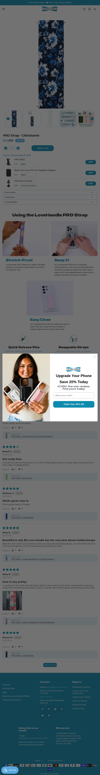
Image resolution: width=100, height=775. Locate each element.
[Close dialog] (95, 356)
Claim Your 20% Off (74, 404)
